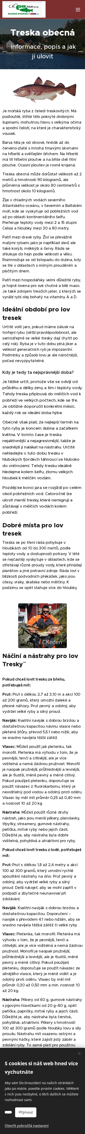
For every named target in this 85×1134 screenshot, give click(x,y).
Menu (78, 9)
